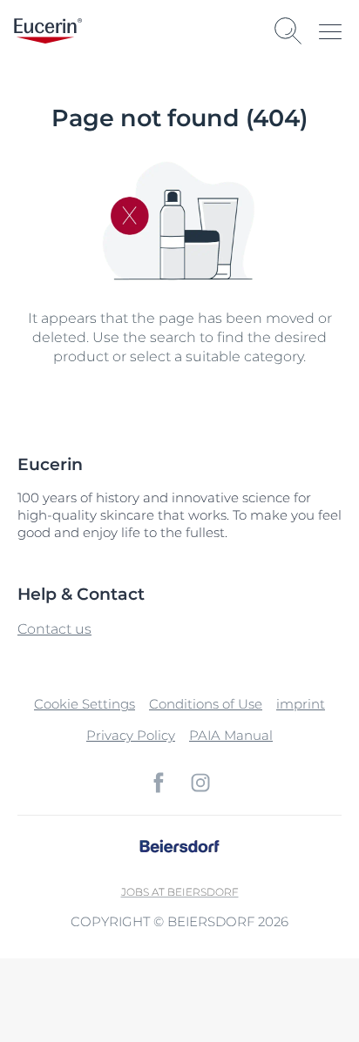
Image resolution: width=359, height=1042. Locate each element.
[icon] (158, 782)
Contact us (54, 629)
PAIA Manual (231, 735)
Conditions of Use (205, 704)
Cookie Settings (84, 704)
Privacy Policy (130, 735)
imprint (300, 704)
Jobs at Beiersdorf (180, 891)
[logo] (48, 31)
